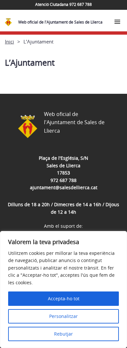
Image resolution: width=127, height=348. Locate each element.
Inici (9, 41)
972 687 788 (63, 180)
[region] (63, 289)
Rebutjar (63, 334)
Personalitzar (63, 316)
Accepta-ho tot (63, 298)
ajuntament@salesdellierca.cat (63, 187)
